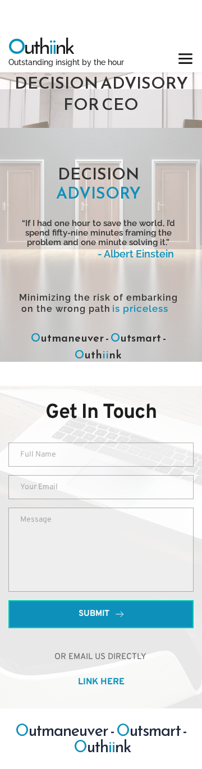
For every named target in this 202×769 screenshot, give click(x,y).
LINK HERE (101, 682)
